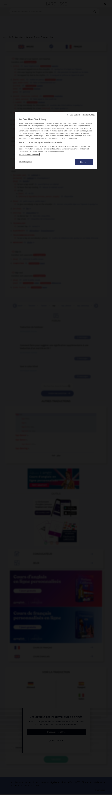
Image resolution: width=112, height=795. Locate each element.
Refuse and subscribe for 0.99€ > (81, 114)
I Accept (83, 162)
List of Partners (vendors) (29, 154)
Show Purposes (25, 162)
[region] (56, 140)
